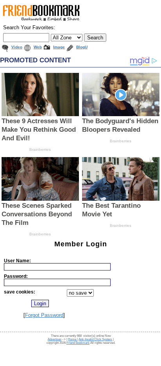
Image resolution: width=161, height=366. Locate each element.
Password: (16, 276)
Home (72, 339)
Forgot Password (44, 315)
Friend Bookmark (77, 343)
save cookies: (19, 291)
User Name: (17, 260)
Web (38, 47)
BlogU (82, 47)
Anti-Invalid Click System (95, 339)
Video (16, 47)
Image (59, 47)
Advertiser (54, 339)
